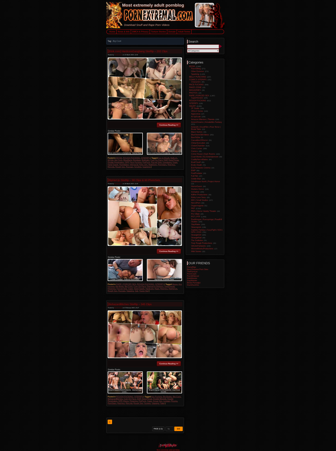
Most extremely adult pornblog (153, 5)
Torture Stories (158, 32)
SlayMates (195, 224)
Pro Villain (195, 214)
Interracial (134, 165)
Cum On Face (156, 160)
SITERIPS (145, 158)
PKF (193, 208)
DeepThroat (174, 160)
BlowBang (127, 160)
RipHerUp (173, 289)
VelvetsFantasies (198, 246)
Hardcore (150, 289)
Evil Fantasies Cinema (200, 168)
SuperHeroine (197, 98)
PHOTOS (193, 93)
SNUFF (192, 106)
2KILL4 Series (197, 111)
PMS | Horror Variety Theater (203, 211)
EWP (193, 170)
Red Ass (171, 165)
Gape (175, 162)
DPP (127, 162)
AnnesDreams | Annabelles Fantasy (206, 122)
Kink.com (143, 165)
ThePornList (192, 271)
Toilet (162, 403)
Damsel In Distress (155, 286)
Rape (157, 289)
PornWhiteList (193, 276)
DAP (165, 160)
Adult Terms (184, 32)
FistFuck (146, 162)
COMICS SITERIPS (198, 79)
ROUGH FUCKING (131, 158)
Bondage (137, 160)
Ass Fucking (156, 397)
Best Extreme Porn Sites (197, 269)
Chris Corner (196, 148)
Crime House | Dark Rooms (203, 154)
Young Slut (143, 291)
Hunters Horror (197, 189)
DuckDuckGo (193, 285)
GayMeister (192, 280)
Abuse (175, 284)
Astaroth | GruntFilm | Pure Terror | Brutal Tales (206, 128)
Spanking (146, 167)
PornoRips (191, 267)
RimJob (111, 167)
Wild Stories (196, 251)
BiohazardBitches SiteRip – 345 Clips (130, 304)
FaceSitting (196, 68)
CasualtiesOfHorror (199, 140)
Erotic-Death (196, 165)
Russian (129, 167)
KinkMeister (192, 278)
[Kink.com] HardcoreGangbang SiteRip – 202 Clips (138, 51)
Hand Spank (113, 165)
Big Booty (120, 286)
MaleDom (152, 165)
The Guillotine (197, 240)
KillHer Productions (199, 194)
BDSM (119, 158)
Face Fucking (135, 162)
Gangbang (167, 162)
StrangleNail (196, 237)
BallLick (173, 158)
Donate (172, 32)
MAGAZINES (195, 90)
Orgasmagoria (197, 205)
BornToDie (195, 137)
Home (112, 32)
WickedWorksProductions (202, 248)
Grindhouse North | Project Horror (205, 181)
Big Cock (118, 160)
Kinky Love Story (198, 197)
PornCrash (191, 274)
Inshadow (195, 192)
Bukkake (145, 160)
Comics (194, 151)
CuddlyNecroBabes (199, 159)
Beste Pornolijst (193, 283)
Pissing (174, 401)
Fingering (112, 289)
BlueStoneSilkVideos (200, 135)
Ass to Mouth (163, 158)
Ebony (126, 401)
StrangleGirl (196, 235)
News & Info (124, 32)
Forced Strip (156, 162)
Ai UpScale (196, 116)
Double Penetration (116, 162)
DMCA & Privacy (140, 32)
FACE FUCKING (196, 84)
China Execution (198, 143)
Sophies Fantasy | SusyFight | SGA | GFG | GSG (206, 231)
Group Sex (157, 401)
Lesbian (166, 401)
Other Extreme (197, 71)
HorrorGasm (196, 186)
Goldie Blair (196, 179)
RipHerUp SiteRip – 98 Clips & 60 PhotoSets (134, 180)
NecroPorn (195, 203)
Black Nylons (197, 132)
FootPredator (196, 173)
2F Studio (195, 108)
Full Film (194, 176)
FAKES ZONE (195, 87)
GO (178, 429)
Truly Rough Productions (201, 243)
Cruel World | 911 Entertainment (204, 157)
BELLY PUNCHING (197, 77)
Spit (136, 291)
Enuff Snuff (196, 162)
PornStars (162, 165)
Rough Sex (120, 167)
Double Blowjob (159, 399)
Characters (196, 82)
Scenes (147, 403)
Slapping (130, 291)
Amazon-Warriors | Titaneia (202, 119)
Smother (137, 167)
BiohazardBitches (115, 399)
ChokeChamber (198, 146)
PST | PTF (195, 216)
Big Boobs (167, 397)
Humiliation (124, 165)
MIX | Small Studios (199, 200)
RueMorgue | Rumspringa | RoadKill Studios (206, 220)
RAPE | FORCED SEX (126, 284)
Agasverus (195, 114)
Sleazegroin (196, 227)
